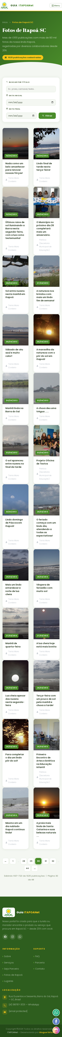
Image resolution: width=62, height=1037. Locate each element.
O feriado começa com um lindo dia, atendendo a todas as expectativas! (46, 527)
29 (31, 861)
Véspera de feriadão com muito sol (44, 588)
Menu (57, 5)
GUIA (22, 5)
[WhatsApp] (20, 937)
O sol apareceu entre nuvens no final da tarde (14, 464)
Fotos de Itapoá (13, 974)
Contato (40, 968)
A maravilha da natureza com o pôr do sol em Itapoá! (45, 354)
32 (53, 861)
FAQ (37, 956)
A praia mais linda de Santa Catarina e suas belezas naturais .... (46, 829)
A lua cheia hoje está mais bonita (46, 645)
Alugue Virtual (47, 1032)
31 (46, 861)
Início (5, 22)
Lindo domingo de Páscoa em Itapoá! (14, 523)
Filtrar (48, 115)
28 (23, 861)
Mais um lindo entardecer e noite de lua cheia (13, 589)
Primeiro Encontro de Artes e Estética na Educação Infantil (45, 761)
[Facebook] (5, 937)
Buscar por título (18, 82)
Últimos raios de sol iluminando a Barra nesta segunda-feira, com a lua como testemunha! (15, 230)
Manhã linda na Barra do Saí (14, 410)
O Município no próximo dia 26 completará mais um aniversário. (45, 229)
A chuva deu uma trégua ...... (46, 410)
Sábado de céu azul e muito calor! (14, 353)
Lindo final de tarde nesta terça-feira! (44, 166)
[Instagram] (12, 937)
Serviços (9, 962)
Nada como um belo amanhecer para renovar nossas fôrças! (15, 168)
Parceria (40, 962)
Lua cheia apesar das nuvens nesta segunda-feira (15, 700)
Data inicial (15, 95)
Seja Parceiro (11, 968)
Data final (14, 109)
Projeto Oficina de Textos (45, 462)
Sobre (7, 956)
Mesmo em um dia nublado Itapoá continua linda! (15, 827)
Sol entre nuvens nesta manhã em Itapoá (15, 294)
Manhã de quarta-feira (13, 645)
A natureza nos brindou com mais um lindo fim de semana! (45, 295)
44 (27, 868)
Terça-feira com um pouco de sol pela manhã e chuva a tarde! (46, 700)
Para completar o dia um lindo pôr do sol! (14, 757)
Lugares (8, 981)
